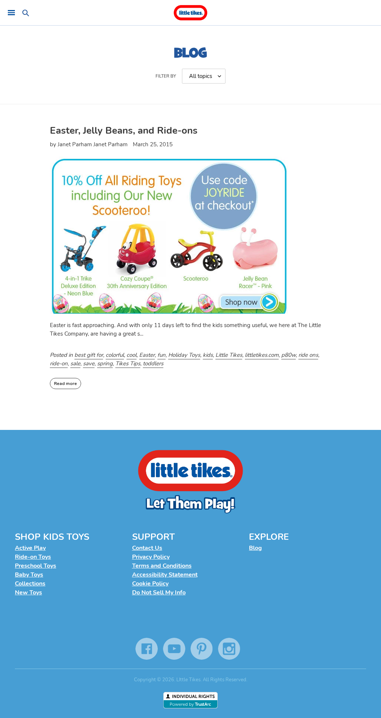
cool (132, 355)
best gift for (88, 355)
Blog (255, 548)
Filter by (166, 76)
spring (105, 363)
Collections (30, 584)
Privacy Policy (151, 557)
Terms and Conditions (162, 566)
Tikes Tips (127, 363)
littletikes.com (262, 355)
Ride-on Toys (33, 557)
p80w (288, 355)
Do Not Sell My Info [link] (159, 592)
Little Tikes (228, 355)
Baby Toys (29, 575)
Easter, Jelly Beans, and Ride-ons (124, 130)
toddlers (153, 363)
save (89, 363)
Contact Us (147, 548)
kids (208, 355)
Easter (147, 355)
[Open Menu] (11, 12)
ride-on (59, 363)
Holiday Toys (184, 355)
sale (75, 363)
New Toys (28, 592)
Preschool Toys (35, 566)
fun (161, 355)
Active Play (30, 548)
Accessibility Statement (165, 575)
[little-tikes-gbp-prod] (190, 12)
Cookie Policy (150, 584)
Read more (65, 383)
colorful (115, 355)
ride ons (308, 355)
